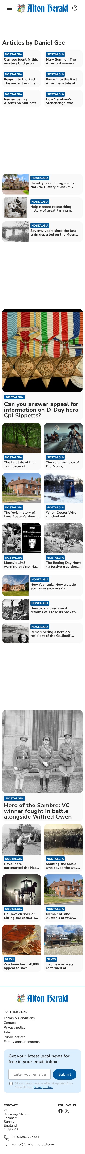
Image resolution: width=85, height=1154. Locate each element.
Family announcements (22, 1041)
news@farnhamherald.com (33, 1145)
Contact (10, 1022)
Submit (64, 1074)
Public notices (15, 1037)
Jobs (7, 1032)
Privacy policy (14, 1027)
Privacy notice (43, 1087)
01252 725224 (28, 1137)
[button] (9, 8)
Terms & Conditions (19, 1018)
